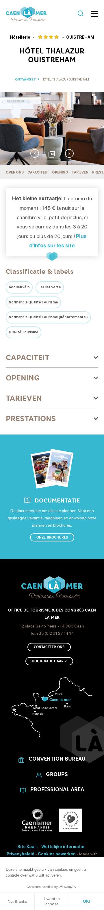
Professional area (57, 789)
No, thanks (17, 901)
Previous (35, 153)
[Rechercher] (80, 14)
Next (69, 153)
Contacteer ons (49, 647)
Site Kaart (27, 846)
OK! (86, 901)
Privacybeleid (20, 854)
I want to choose (52, 901)
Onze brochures (52, 537)
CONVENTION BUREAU (57, 759)
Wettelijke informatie (62, 846)
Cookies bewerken (57, 854)
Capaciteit (37, 172)
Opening (60, 172)
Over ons (15, 172)
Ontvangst (25, 79)
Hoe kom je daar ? (49, 661)
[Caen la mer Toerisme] (40, 14)
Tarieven (80, 172)
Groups (57, 774)
